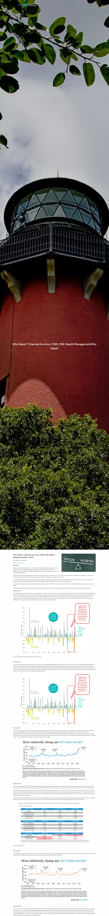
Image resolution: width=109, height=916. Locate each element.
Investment (17, 562)
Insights (21, 562)
